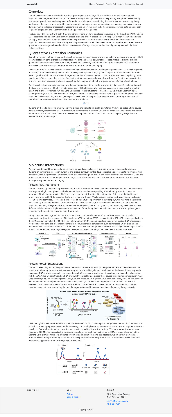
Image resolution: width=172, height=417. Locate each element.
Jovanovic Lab (32, 4)
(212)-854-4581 (113, 404)
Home (92, 4)
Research (100, 4)
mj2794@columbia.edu (117, 401)
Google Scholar (73, 397)
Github (70, 394)
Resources (130, 4)
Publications (118, 4)
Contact (139, 4)
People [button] (109, 4)
